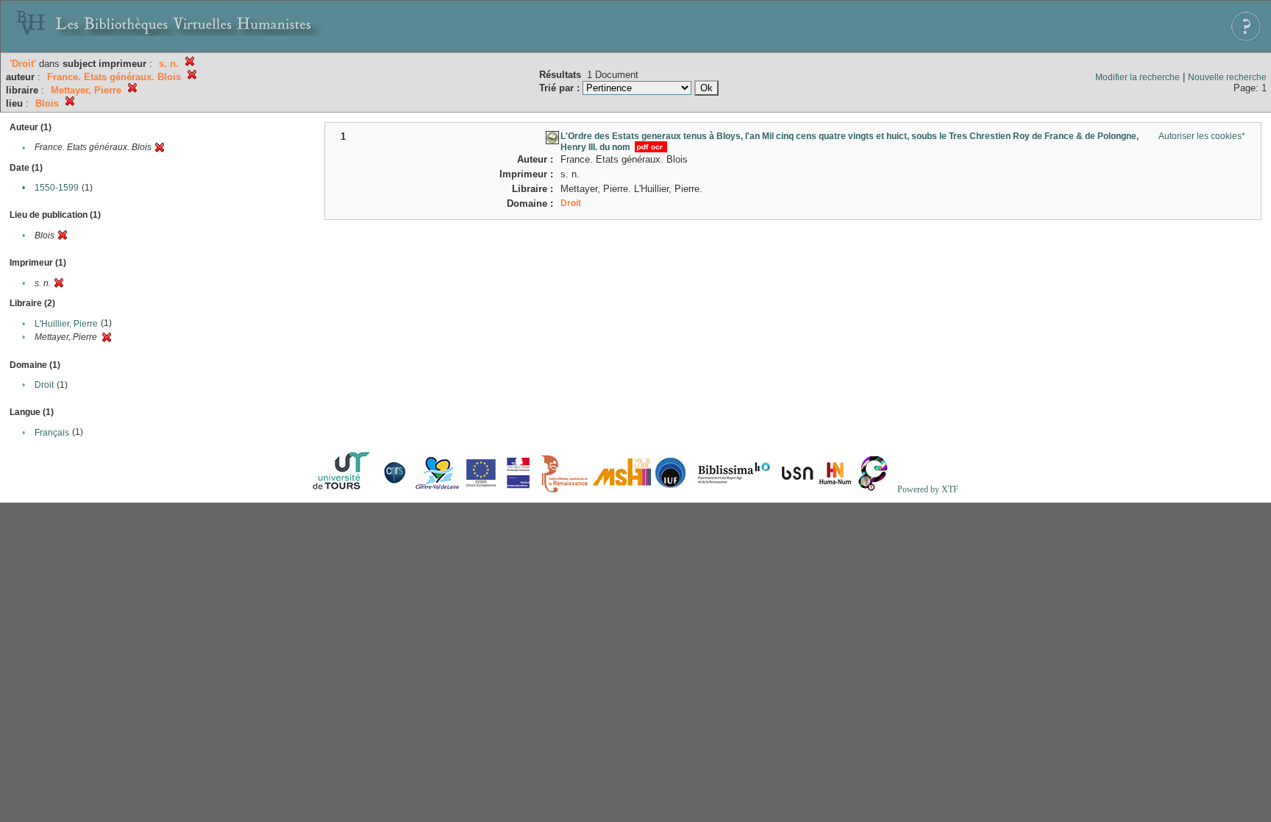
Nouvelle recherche (1227, 77)
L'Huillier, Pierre (66, 324)
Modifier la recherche (1137, 77)
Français (52, 433)
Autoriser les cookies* (1201, 136)
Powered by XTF (927, 489)
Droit (44, 385)
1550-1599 (57, 188)
